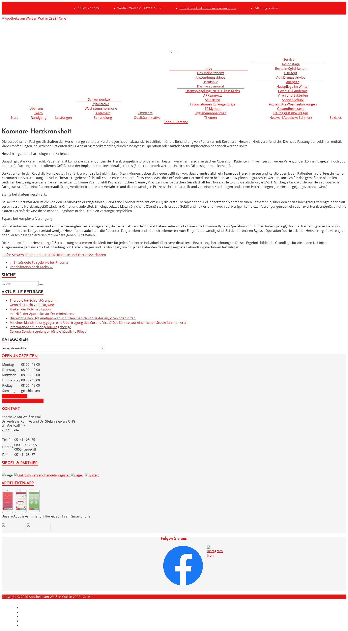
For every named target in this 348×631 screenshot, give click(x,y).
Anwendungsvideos (210, 77)
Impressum (29, 607)
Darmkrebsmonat (210, 86)
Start (14, 117)
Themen (210, 117)
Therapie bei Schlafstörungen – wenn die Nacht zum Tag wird (33, 302)
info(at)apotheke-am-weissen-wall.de (207, 8)
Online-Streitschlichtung (39, 625)
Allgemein (102, 113)
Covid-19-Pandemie (293, 91)
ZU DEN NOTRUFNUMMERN (23, 401)
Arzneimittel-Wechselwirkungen (293, 104)
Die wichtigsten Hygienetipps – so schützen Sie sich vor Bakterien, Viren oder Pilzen (73, 318)
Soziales (336, 117)
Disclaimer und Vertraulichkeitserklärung (52, 612)
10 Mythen (213, 108)
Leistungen (63, 117)
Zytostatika (100, 104)
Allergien (292, 82)
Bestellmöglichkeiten (291, 68)
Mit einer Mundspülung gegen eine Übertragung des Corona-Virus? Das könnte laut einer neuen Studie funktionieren (98, 322)
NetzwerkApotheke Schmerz (290, 117)
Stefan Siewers (13, 255)
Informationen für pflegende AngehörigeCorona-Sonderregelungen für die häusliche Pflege (48, 329)
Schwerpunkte (99, 99)
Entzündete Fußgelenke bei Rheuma (39, 262)
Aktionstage (291, 64)
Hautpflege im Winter (293, 86)
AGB (24, 621)
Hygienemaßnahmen (211, 113)
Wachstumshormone (101, 108)
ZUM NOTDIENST (14, 396)
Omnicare (145, 113)
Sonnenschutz (292, 100)
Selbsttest (212, 100)
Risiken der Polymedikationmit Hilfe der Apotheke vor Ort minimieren (42, 311)
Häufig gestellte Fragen (290, 113)
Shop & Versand (176, 122)
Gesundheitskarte (290, 108)
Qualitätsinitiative (147, 117)
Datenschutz (30, 616)
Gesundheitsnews (210, 73)
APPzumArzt (212, 95)
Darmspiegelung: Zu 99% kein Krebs (212, 91)
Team (38, 113)
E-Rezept (290, 73)
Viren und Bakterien (293, 95)
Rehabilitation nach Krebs (31, 267)
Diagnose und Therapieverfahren (81, 255)
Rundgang (38, 117)
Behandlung (103, 117)
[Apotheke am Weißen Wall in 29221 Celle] (34, 18)
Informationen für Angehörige (212, 104)
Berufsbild (210, 82)
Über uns (36, 108)
